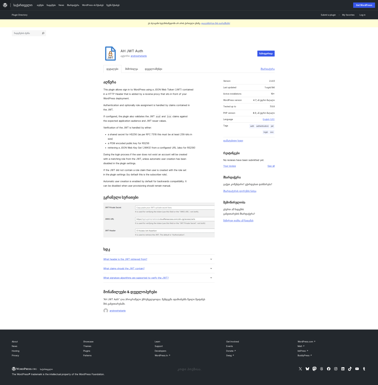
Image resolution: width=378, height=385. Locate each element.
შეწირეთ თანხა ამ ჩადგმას (238, 220)
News (14, 346)
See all (271, 165)
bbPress (303, 351)
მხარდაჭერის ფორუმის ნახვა (239, 191)
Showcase (88, 341)
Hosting (15, 351)
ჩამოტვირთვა (266, 53)
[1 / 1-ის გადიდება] (210, 206)
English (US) (269, 119)
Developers (160, 351)
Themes (87, 346)
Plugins (86, 351)
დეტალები (112, 68)
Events (229, 346)
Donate (231, 351)
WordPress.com (307, 341)
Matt (301, 346)
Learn (157, 341)
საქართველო (46, 369)
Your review (229, 165)
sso (271, 132)
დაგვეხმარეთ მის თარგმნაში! (215, 23)
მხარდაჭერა (268, 68)
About (15, 341)
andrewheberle (139, 55)
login (266, 132)
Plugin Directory (19, 15)
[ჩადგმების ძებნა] (43, 33)
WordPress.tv (162, 355)
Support (159, 346)
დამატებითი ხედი (233, 140)
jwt (272, 126)
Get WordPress (364, 5)
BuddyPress (305, 355)
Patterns (87, 355)
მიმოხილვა (131, 68)
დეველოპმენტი (153, 68)
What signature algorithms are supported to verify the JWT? (136, 277)
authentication (262, 126)
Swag (230, 355)
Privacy (15, 355)
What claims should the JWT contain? (124, 268)
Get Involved (232, 341)
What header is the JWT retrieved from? (125, 259)
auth (252, 126)
